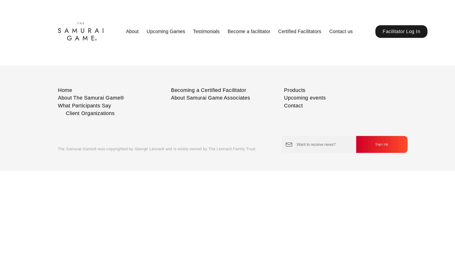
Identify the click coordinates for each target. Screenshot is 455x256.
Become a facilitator (249, 31)
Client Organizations (90, 113)
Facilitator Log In (401, 31)
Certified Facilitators (299, 31)
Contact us (341, 31)
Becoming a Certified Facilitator (208, 90)
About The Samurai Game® (91, 98)
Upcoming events (305, 98)
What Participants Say (84, 105)
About (132, 31)
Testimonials (206, 31)
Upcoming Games (166, 31)
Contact (293, 105)
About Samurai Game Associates (210, 98)
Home (65, 90)
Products (295, 90)
